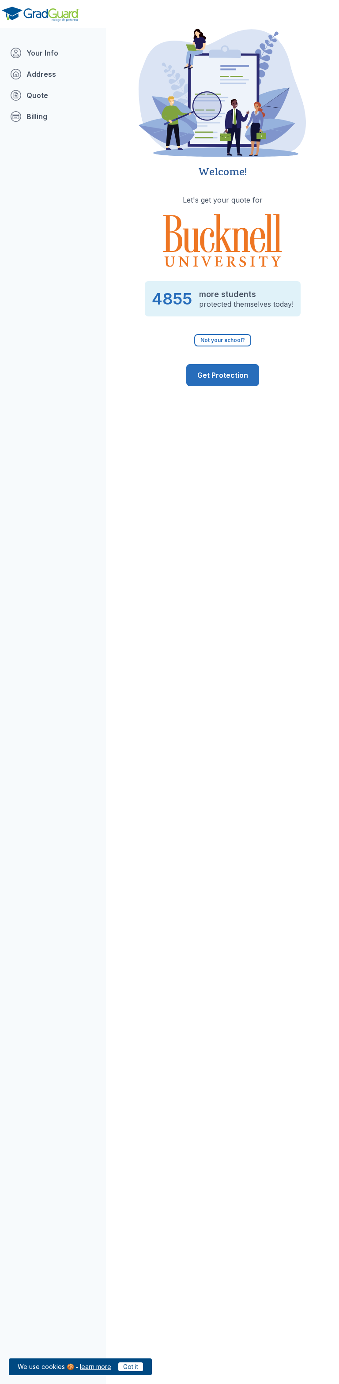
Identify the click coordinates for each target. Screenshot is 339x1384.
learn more (95, 1366)
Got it (130, 1366)
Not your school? (222, 340)
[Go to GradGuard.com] (40, 14)
